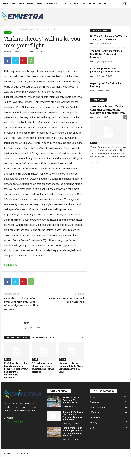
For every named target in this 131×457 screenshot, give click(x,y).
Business (52, 4)
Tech (21, 4)
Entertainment (35, 4)
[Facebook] (7, 60)
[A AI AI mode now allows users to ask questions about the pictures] (44, 351)
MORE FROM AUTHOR (43, 337)
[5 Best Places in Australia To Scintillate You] (54, 401)
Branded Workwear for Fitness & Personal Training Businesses (73, 416)
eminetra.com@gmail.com (17, 421)
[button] (125, 4)
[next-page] (82, 337)
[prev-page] (78, 337)
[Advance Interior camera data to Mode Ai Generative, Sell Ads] (71, 351)
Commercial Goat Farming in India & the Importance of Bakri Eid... (73, 432)
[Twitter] (15, 60)
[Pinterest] (23, 60)
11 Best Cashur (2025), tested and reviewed (65, 300)
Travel (92, 4)
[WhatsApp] (31, 60)
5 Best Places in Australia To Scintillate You (71, 400)
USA (13, 4)
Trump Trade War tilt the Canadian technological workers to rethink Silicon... (108, 109)
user (9, 52)
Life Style (65, 4)
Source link (10, 264)
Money (102, 4)
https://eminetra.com (31, 328)
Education (79, 4)
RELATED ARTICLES (17, 337)
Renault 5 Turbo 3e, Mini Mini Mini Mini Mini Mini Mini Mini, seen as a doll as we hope (21, 304)
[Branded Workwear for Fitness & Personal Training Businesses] (54, 416)
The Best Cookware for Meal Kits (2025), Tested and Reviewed (106, 54)
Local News (96, 417)
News (5, 4)
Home (6, 29)
